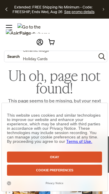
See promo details (79, 11)
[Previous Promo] (6, 9)
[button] (40, 42)
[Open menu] (9, 27)
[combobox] (50, 56)
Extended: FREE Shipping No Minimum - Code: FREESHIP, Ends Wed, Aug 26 (52, 9)
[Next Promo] (103, 9)
